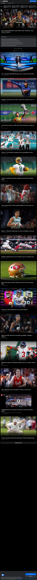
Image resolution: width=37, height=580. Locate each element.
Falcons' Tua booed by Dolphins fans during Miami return (17, 152)
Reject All (30, 576)
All (14, 50)
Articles (18, 50)
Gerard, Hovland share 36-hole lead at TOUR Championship (17, 438)
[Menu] (1, 1)
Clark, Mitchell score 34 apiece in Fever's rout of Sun (16, 389)
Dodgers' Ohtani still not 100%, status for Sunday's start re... (18, 99)
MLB (13, 3)
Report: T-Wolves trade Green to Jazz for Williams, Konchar (17, 231)
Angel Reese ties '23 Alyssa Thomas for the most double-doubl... (17, 410)
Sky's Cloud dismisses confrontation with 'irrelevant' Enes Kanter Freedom (17, 31)
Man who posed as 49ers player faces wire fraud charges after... (17, 283)
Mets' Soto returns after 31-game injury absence (9, 39)
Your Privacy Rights (31, 578)
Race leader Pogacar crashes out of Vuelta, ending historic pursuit (12, 43)
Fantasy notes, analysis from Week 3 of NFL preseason (10, 40)
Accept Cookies (30, 574)
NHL (11, 3)
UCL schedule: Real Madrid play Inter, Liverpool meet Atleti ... (18, 74)
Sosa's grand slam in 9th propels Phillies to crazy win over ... (18, 205)
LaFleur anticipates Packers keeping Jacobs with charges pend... (17, 179)
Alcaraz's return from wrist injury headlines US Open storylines (12, 42)
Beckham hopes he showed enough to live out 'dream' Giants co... (18, 363)
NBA (9, 3)
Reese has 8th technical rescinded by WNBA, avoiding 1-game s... (17, 336)
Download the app (33, 1)
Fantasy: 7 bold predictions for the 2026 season (14, 309)
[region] (18, 575)
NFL (6, 3)
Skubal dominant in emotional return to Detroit (9, 45)
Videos (22, 50)
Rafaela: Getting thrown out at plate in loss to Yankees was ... (18, 256)
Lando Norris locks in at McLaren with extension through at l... (17, 126)
